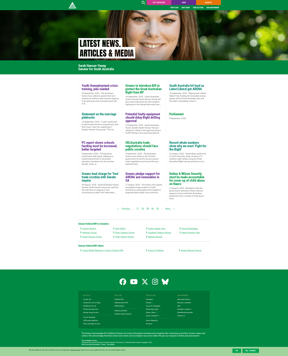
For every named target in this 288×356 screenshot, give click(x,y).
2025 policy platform (90, 320)
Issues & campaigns (153, 306)
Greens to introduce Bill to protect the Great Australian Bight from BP (143, 89)
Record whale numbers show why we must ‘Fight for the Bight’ (187, 146)
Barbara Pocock (155, 236)
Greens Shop (150, 312)
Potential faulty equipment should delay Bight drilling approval (142, 117)
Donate (208, 2)
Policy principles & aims (91, 324)
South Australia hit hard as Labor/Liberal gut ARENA (186, 87)
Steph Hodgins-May (190, 232)
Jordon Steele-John (156, 228)
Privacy (103, 344)
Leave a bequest (152, 316)
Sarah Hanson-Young (92, 236)
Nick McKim (120, 228)
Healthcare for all (89, 306)
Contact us (181, 316)
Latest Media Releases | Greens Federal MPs (103, 250)
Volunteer (149, 299)
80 (152, 208)
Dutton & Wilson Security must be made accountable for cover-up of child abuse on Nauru (187, 179)
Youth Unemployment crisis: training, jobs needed (100, 87)
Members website (183, 309)
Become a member (184, 302)
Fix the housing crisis (90, 309)
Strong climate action (91, 312)
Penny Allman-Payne (124, 232)
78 (142, 208)
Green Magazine (152, 320)
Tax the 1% (87, 299)
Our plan (174, 7)
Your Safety (111, 344)
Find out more (75, 350)
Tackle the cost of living (91, 302)
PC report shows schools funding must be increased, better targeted (99, 146)
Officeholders (119, 306)
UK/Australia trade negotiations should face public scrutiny (141, 146)
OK (237, 351)
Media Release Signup (191, 250)
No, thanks (250, 351)
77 (137, 208)
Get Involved (159, 2)
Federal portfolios (121, 310)
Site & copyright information (91, 344)
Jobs (178, 306)
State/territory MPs (121, 302)
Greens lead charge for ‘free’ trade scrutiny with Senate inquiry (100, 177)
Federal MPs (119, 299)
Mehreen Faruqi (89, 232)
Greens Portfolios (156, 250)
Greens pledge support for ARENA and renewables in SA (142, 177)
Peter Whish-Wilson (124, 236)
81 (157, 208)
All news (149, 324)
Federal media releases (123, 314)
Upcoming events (152, 309)
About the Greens (183, 299)
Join (184, 2)
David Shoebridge (189, 228)
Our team (185, 7)
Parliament (176, 114)
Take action (198, 7)
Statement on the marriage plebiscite (99, 115)
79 (147, 208)
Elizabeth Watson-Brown (159, 232)
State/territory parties (185, 312)
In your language (89, 317)
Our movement (212, 7)
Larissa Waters (89, 228)
